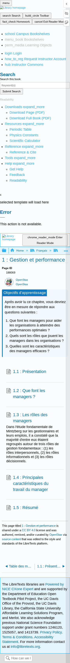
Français (42, 250)
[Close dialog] (2, 217)
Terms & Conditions (17, 637)
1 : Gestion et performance (39, 525)
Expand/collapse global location (66, 249)
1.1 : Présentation (29, 371)
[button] (17, 175)
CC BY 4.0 (28, 530)
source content (11, 539)
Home (20, 250)
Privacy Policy (51, 632)
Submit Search (12, 91)
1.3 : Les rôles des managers (30, 417)
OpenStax (22, 279)
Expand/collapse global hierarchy (6, 250)
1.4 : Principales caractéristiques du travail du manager (30, 483)
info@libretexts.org (25, 647)
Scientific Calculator (25, 141)
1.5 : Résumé (25, 507)
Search (7, 658)
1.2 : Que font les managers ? (29, 393)
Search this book (10, 79)
